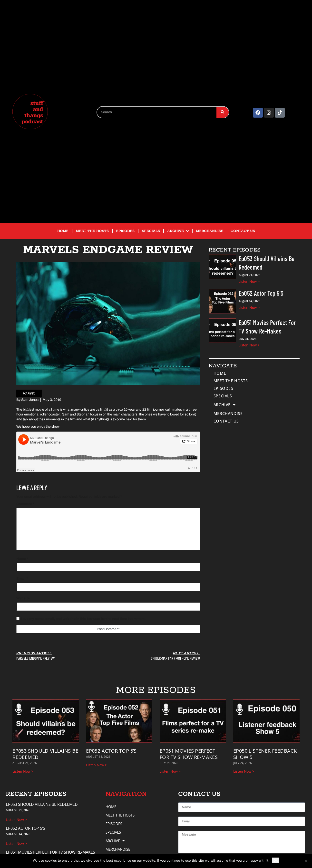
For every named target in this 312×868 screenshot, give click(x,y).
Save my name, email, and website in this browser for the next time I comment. (83, 619)
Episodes (125, 231)
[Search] (222, 112)
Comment (25, 504)
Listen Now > (249, 281)
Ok (275, 860)
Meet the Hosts (92, 231)
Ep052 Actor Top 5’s (261, 293)
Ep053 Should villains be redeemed (45, 753)
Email (22, 578)
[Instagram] (269, 113)
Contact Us (243, 231)
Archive (175, 231)
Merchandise (209, 231)
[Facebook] (258, 113)
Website (23, 598)
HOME (62, 231)
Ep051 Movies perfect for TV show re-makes (189, 753)
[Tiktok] (280, 113)
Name (22, 559)
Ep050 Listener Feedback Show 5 (265, 753)
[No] (305, 860)
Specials (151, 231)
